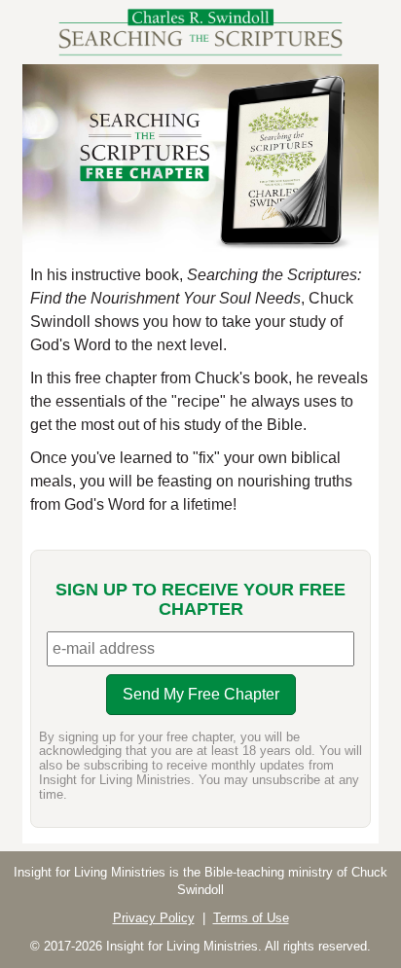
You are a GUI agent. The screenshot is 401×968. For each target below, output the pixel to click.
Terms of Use (251, 918)
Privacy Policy (154, 918)
